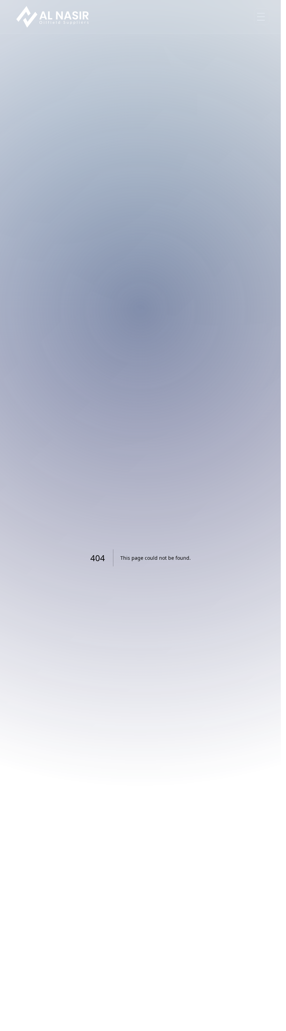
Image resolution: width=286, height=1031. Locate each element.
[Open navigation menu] (261, 16)
